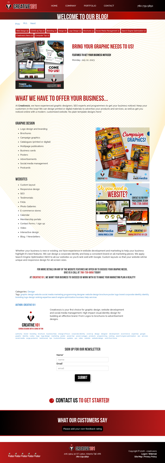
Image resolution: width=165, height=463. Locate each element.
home (54, 5)
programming (70, 294)
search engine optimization (63, 297)
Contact (109, 5)
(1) (42, 35)
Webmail (153, 454)
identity (145, 294)
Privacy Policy (150, 457)
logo (117, 294)
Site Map (138, 457)
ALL (25, 23)
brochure (103, 294)
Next (33, 23)
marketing (58, 294)
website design (92, 294)
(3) (75, 31)
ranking (38, 297)
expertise (47, 297)
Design (31, 291)
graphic (24, 294)
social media (48, 294)
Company (70, 5)
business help (82, 297)
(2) (107, 31)
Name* (60, 355)
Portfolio (90, 5)
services (93, 297)
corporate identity (133, 294)
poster (111, 294)
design (31, 294)
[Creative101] (20, 5)
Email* (60, 363)
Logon (144, 454)
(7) (38, 31)
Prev (17, 23)
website (38, 294)
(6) (62, 31)
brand (122, 294)
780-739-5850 (82, 457)
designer (81, 294)
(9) (22, 31)
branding (19, 297)
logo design (29, 297)
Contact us (82, 401)
